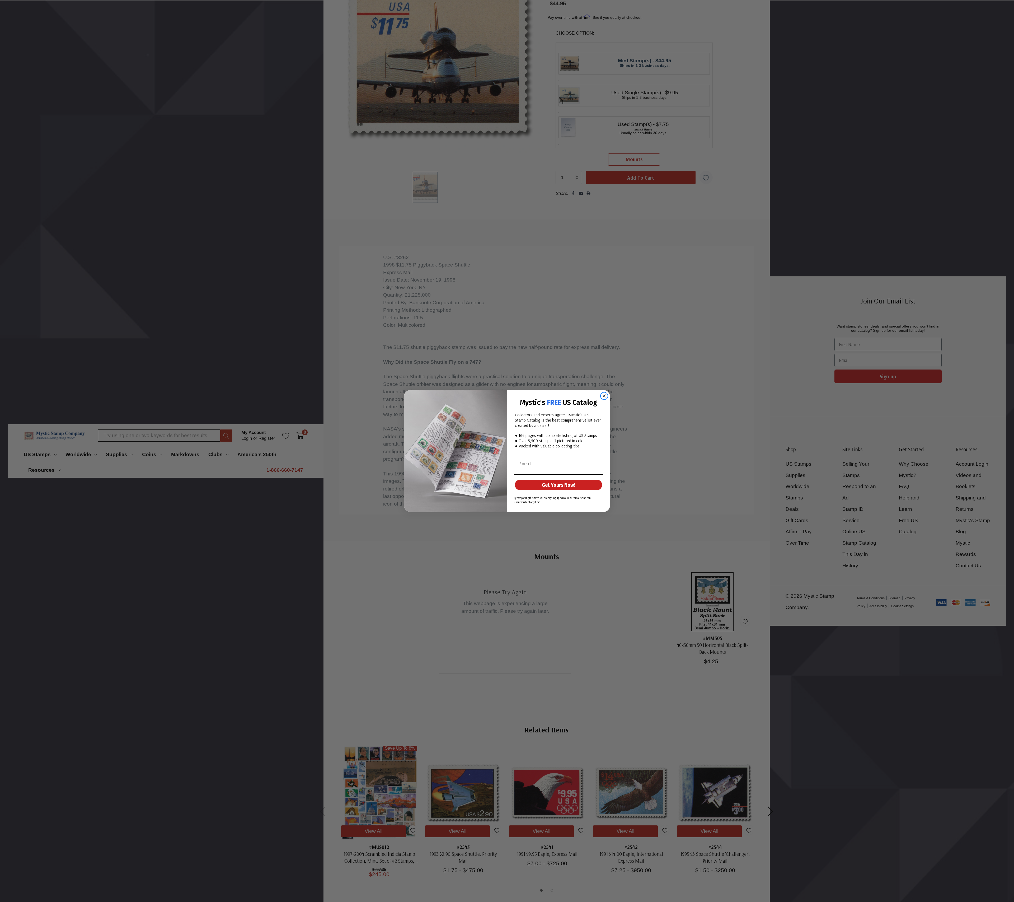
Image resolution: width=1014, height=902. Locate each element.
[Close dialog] (604, 396)
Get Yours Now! (558, 485)
